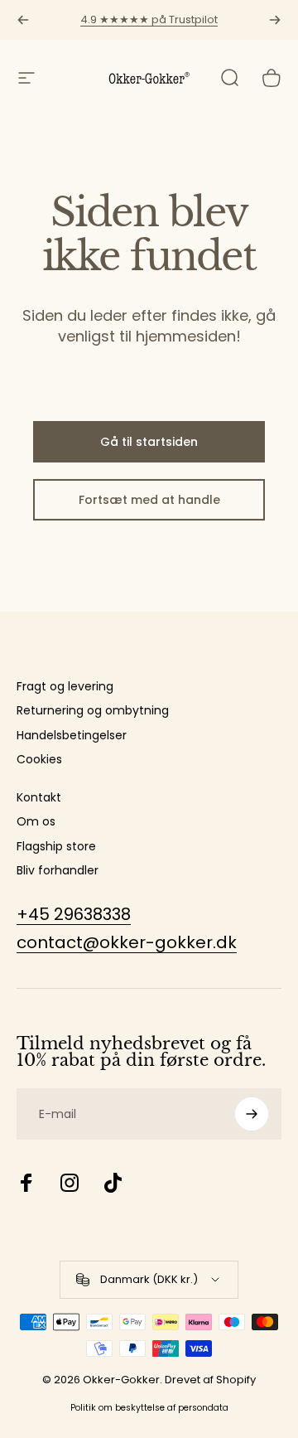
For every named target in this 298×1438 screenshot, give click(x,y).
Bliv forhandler (58, 871)
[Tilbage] (23, 20)
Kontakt (39, 798)
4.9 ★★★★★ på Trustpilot (149, 19)
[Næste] (275, 20)
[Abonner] (251, 1114)
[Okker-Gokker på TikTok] (113, 1183)
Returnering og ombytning (93, 711)
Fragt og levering (65, 687)
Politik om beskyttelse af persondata (149, 1408)
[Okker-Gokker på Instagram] (69, 1183)
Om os (36, 822)
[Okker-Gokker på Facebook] (26, 1183)
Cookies (39, 760)
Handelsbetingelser (72, 736)
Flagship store (56, 847)
